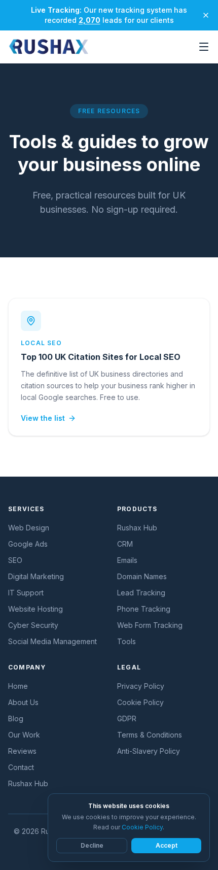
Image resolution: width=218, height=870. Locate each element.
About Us (23, 702)
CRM (125, 544)
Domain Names (142, 576)
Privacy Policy (140, 686)
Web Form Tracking (150, 625)
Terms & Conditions (149, 734)
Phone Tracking (143, 609)
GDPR (126, 718)
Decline (92, 845)
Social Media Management (52, 641)
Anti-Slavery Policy (148, 751)
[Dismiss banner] (206, 15)
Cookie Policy (140, 702)
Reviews (22, 751)
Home (18, 686)
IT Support (26, 592)
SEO (15, 560)
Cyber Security (33, 625)
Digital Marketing (36, 576)
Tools (126, 641)
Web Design (28, 527)
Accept (166, 845)
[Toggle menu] (204, 47)
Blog (15, 718)
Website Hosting (35, 609)
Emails (127, 560)
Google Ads (28, 544)
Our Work (24, 734)
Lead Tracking (141, 592)
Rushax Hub (137, 527)
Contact (21, 767)
